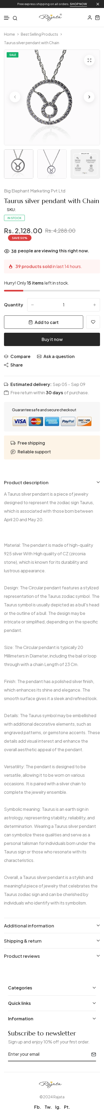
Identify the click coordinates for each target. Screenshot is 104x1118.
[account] (89, 17)
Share (16, 365)
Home (9, 34)
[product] (89, 60)
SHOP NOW (78, 4)
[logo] (52, 17)
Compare (20, 356)
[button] (7, 18)
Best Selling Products (39, 34)
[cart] (97, 17)
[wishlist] (93, 322)
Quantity (13, 304)
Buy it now (52, 339)
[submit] (91, 1054)
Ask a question (59, 356)
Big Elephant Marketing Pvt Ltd (34, 191)
